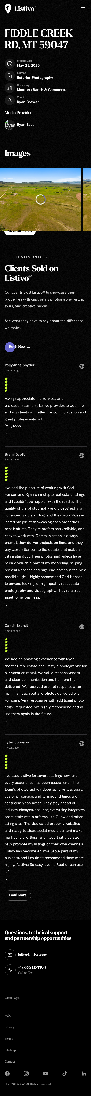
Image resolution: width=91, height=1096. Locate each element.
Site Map (10, 1050)
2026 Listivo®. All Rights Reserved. (28, 1085)
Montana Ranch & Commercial (43, 89)
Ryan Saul (25, 124)
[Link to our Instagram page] (26, 1073)
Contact (10, 1061)
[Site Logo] (20, 9)
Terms (9, 1038)
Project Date (25, 61)
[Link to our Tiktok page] (64, 1073)
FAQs (8, 1016)
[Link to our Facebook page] (7, 1073)
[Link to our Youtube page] (45, 1073)
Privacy (9, 1027)
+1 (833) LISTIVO (32, 970)
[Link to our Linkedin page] (84, 1073)
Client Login (12, 998)
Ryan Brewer (28, 101)
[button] (20, 347)
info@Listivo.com (33, 955)
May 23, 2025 (28, 63)
